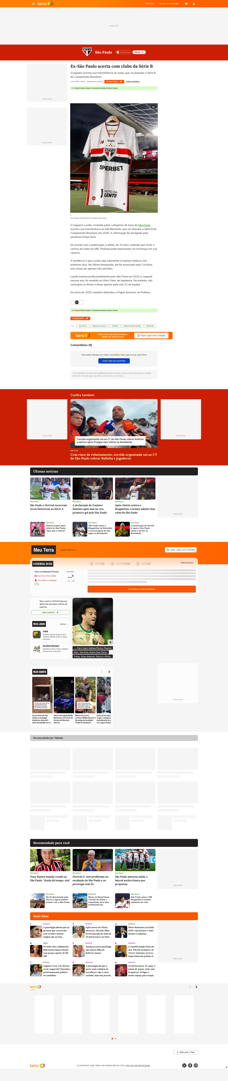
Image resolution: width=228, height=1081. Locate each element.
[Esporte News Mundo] (77, 302)
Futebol (115, 326)
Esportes (150, 326)
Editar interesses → (188, 562)
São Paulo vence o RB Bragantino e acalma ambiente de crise (141, 900)
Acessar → (64, 624)
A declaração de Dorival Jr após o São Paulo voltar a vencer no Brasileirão (142, 529)
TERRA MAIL (150, 4)
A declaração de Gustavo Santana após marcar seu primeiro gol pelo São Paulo (90, 508)
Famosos (46, 924)
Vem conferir (48, 612)
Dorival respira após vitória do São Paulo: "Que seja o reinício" (56, 528)
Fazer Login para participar (114, 361)
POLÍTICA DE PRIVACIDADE (138, 1065)
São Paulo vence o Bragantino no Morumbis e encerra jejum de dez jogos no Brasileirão (100, 529)
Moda (45, 943)
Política (46, 962)
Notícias (131, 924)
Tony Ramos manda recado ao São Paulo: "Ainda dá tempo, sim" (50, 878)
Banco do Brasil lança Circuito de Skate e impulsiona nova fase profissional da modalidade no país (98, 901)
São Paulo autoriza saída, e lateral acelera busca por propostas (131, 880)
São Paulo (103, 52)
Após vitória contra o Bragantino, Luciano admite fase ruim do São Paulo (135, 508)
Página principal (45, 4)
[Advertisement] (178, 529)
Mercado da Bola (99, 326)
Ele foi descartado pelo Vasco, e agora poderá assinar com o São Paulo (58, 900)
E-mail (186, 4)
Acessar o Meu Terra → (68, 549)
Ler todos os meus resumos (141, 589)
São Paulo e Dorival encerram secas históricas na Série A (48, 506)
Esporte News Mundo (132, 326)
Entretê (89, 924)
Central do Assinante (168, 4)
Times (138, 52)
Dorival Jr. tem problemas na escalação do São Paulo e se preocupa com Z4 (90, 880)
